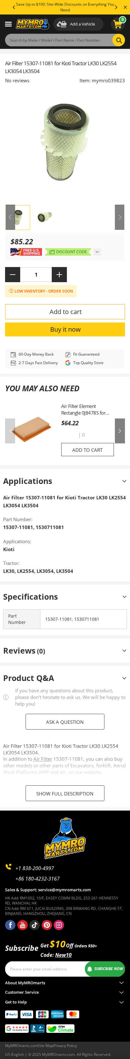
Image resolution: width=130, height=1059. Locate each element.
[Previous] (14, 7)
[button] (69, 435)
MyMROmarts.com (21, 1045)
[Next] (116, 7)
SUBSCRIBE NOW (108, 968)
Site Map (45, 1045)
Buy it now (65, 329)
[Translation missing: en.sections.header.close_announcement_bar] (125, 7)
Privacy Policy (65, 1045)
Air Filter (42, 759)
